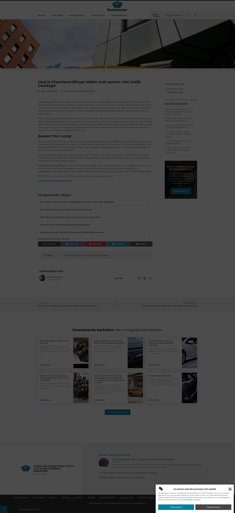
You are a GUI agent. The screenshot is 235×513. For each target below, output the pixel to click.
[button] (230, 489)
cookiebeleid (187, 500)
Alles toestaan (176, 507)
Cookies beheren (213, 507)
